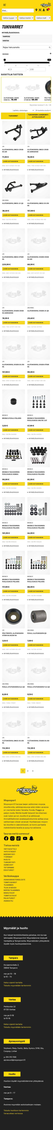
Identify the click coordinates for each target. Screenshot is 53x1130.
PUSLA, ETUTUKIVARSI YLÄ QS (38, 687)
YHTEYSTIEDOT (10, 852)
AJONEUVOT (8, 865)
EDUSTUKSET (9, 870)
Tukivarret (13, 116)
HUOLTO (7, 859)
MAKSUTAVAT (9, 893)
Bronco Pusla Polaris (11, 418)
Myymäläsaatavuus (11, 170)
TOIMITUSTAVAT (10, 896)
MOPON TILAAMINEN (12, 890)
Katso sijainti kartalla (13, 982)
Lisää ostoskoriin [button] (10, 161)
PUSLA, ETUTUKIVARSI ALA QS (13, 687)
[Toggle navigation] (5, 5)
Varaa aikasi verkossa (13, 1113)
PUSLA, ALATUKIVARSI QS (36, 633)
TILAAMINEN (8, 885)
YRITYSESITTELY (10, 849)
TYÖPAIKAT (8, 857)
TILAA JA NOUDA (10, 888)
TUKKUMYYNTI (9, 862)
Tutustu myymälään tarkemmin (17, 985)
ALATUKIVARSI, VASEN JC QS (38, 311)
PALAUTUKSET (9, 898)
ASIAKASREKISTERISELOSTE (14, 880)
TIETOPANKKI (9, 867)
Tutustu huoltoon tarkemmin (16, 1110)
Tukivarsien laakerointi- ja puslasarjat (38, 116)
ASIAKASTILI (8, 901)
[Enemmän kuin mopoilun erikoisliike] (44, 5)
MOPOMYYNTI (9, 854)
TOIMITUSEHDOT (10, 882)
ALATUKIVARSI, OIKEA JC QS (12, 203)
